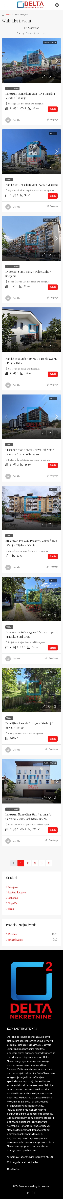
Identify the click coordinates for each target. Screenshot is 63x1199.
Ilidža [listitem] (11, 908)
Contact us (13, 1168)
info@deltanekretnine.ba (24, 1162)
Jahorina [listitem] (13, 898)
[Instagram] (35, 1192)
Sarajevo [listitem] (13, 887)
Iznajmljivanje (50, 42)
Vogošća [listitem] (12, 903)
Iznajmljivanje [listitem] (15, 939)
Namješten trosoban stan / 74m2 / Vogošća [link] (31, 184)
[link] (31, 60)
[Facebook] (28, 1192)
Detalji (53, 109)
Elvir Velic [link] (16, 120)
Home (8, 14)
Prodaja (53, 133)
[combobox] (35, 33)
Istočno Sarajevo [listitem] (17, 892)
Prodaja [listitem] (12, 934)
